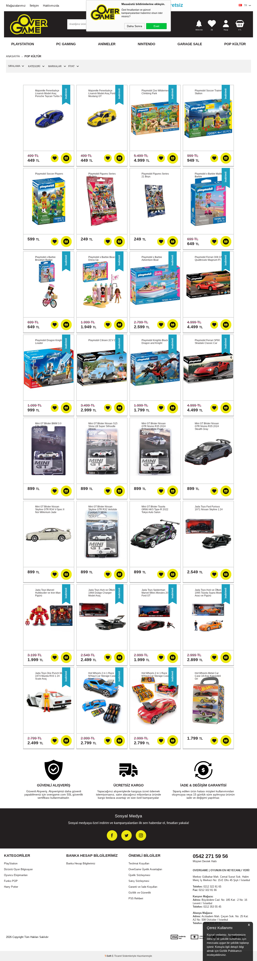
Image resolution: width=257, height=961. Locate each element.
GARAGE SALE (189, 44)
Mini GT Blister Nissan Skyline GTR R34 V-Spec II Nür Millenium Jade (49, 509)
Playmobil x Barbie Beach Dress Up (102, 258)
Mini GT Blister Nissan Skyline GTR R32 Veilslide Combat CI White (102, 509)
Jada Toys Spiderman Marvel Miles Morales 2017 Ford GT (156, 593)
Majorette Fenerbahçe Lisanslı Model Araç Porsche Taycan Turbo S (48, 93)
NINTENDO (146, 44)
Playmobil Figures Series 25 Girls (102, 175)
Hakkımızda (51, 5)
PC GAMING (66, 44)
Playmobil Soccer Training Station (209, 92)
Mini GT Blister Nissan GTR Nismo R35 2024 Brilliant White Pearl (154, 426)
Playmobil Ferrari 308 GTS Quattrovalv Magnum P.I (209, 258)
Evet (156, 26)
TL (239, 30)
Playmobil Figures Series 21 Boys (155, 175)
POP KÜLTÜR (235, 44)
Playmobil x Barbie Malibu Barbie (209, 175)
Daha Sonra (134, 26)
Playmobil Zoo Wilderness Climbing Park (156, 92)
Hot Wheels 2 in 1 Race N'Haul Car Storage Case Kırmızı (155, 676)
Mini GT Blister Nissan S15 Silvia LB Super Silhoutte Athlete (102, 426)
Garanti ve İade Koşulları (142, 886)
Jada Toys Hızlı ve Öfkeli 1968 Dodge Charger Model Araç (101, 593)
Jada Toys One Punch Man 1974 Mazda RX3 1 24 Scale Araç (49, 676)
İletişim (34, 5)
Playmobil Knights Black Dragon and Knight (155, 342)
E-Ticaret (117, 956)
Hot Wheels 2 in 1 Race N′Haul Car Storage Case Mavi (102, 676)
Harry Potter (11, 886)
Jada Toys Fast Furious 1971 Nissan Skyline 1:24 (209, 508)
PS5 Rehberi (135, 898)
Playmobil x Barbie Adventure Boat (152, 258)
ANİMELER (106, 44)
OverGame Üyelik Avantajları (145, 869)
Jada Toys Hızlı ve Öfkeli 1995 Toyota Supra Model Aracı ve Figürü (209, 593)
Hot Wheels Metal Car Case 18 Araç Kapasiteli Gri (208, 676)
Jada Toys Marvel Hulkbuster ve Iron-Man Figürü (48, 593)
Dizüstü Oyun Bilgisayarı (18, 869)
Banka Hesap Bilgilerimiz (80, 863)
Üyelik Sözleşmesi (139, 875)
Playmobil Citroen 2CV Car (103, 340)
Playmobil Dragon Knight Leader (48, 342)
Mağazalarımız (16, 5)
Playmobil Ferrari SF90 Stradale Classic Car (207, 342)
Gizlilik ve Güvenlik (139, 892)
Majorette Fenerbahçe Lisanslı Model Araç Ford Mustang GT (101, 93)
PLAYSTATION (22, 44)
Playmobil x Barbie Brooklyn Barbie (45, 258)
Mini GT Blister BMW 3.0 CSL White (48, 425)
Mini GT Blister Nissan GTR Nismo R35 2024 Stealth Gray (207, 426)
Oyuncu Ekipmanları (16, 875)
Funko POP (11, 880)
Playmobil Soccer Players (49, 173)
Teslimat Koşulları (138, 863)
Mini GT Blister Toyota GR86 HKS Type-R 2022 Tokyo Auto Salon (155, 509)
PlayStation (10, 863)
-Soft (108, 956)
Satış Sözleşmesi (138, 880)
